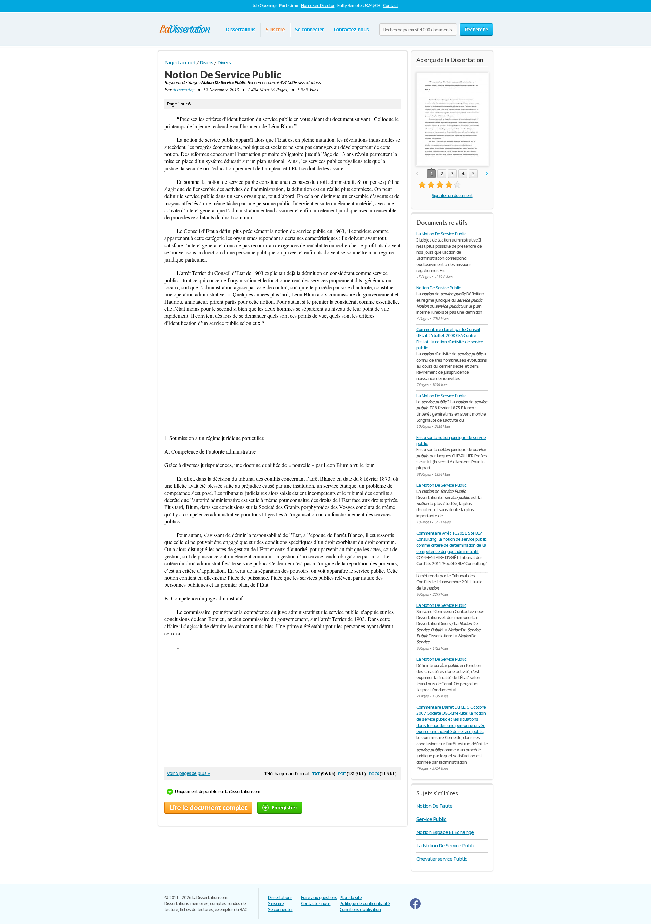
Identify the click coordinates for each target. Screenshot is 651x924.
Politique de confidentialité (365, 903)
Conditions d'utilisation (360, 909)
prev (417, 173)
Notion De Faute (434, 806)
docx (374, 773)
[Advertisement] (282, 380)
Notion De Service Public (438, 288)
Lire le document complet (208, 807)
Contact (390, 5)
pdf (342, 773)
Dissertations (240, 29)
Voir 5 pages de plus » (188, 773)
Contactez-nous (351, 29)
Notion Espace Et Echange (445, 832)
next (487, 173)
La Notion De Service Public (441, 234)
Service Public (431, 819)
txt (316, 773)
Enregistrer (284, 807)
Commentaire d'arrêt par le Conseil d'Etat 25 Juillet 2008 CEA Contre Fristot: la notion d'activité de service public (449, 339)
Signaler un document (452, 195)
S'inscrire (275, 29)
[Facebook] (415, 907)
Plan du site (351, 897)
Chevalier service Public (441, 858)
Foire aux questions (319, 897)
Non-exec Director (317, 5)
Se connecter (309, 29)
